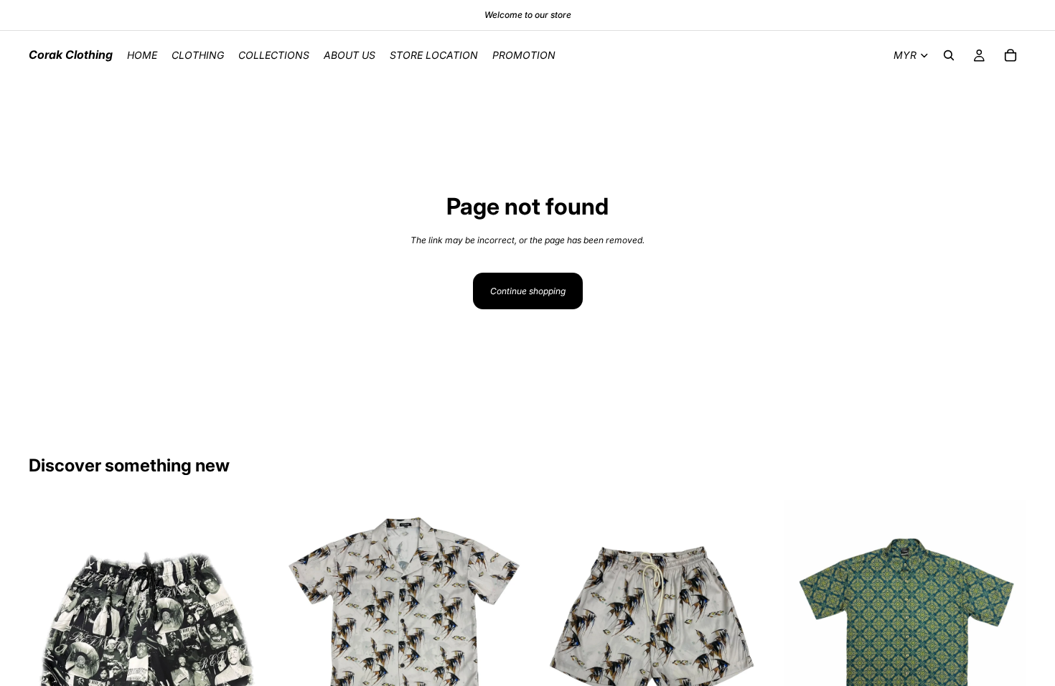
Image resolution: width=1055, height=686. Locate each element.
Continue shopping (528, 291)
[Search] (949, 55)
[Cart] (1010, 55)
